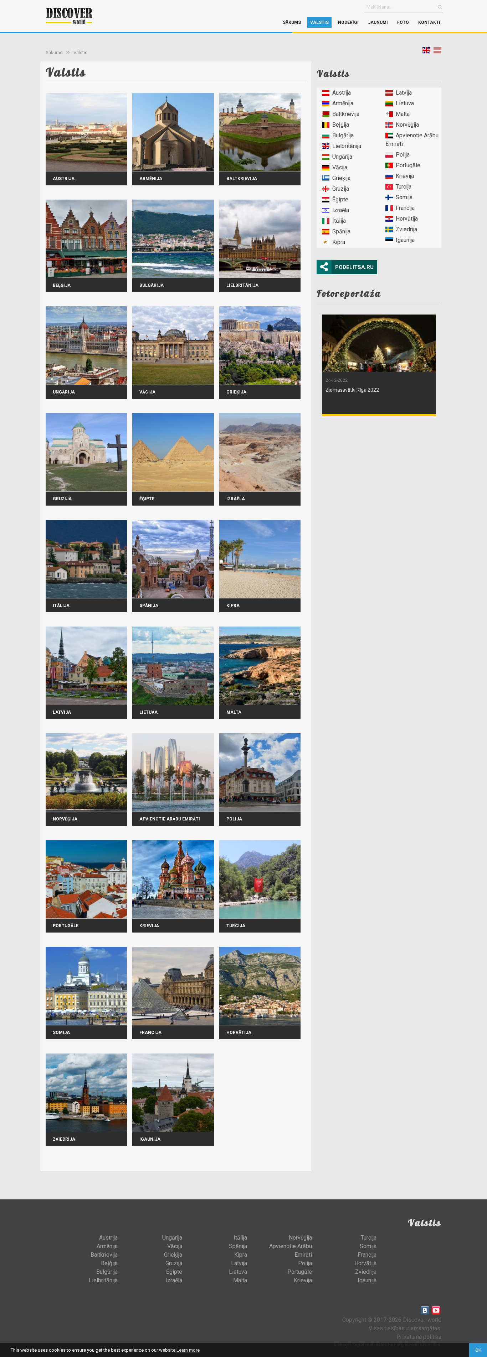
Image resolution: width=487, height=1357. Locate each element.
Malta (403, 114)
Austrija (341, 92)
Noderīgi (348, 22)
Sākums (292, 22)
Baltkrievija (345, 114)
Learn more (188, 1350)
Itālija (339, 220)
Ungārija (342, 156)
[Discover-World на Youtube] (436, 1310)
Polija (403, 154)
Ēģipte (340, 199)
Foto (403, 22)
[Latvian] (437, 51)
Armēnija (342, 103)
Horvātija (407, 218)
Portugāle (408, 165)
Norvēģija (407, 124)
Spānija (341, 231)
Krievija (405, 176)
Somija (404, 197)
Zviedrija (406, 229)
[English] (426, 51)
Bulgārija (343, 135)
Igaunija (405, 240)
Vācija (339, 167)
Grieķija (341, 178)
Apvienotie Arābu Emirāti (412, 139)
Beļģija (340, 124)
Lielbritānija (346, 146)
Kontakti (429, 22)
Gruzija (340, 188)
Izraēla (340, 210)
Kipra (338, 242)
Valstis (319, 22)
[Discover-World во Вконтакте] (425, 1310)
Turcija (403, 186)
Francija (405, 208)
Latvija (404, 92)
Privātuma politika (418, 1337)
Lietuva (405, 103)
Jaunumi (378, 22)
